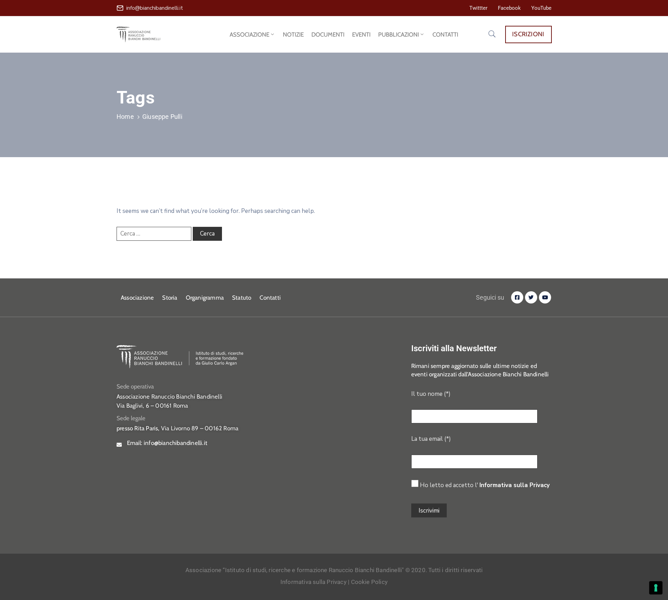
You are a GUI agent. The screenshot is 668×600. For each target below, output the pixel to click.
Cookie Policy (369, 581)
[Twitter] (531, 297)
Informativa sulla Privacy (514, 485)
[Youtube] (545, 297)
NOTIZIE (293, 34)
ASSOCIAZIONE (249, 34)
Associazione (137, 297)
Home (125, 116)
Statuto (241, 297)
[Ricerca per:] (154, 234)
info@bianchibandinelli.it (154, 8)
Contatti (270, 297)
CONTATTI (445, 34)
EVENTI (361, 34)
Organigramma (205, 297)
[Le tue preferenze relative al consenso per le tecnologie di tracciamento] (655, 587)
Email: (167, 442)
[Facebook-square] (517, 297)
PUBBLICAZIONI (398, 34)
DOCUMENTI (327, 34)
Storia (169, 297)
